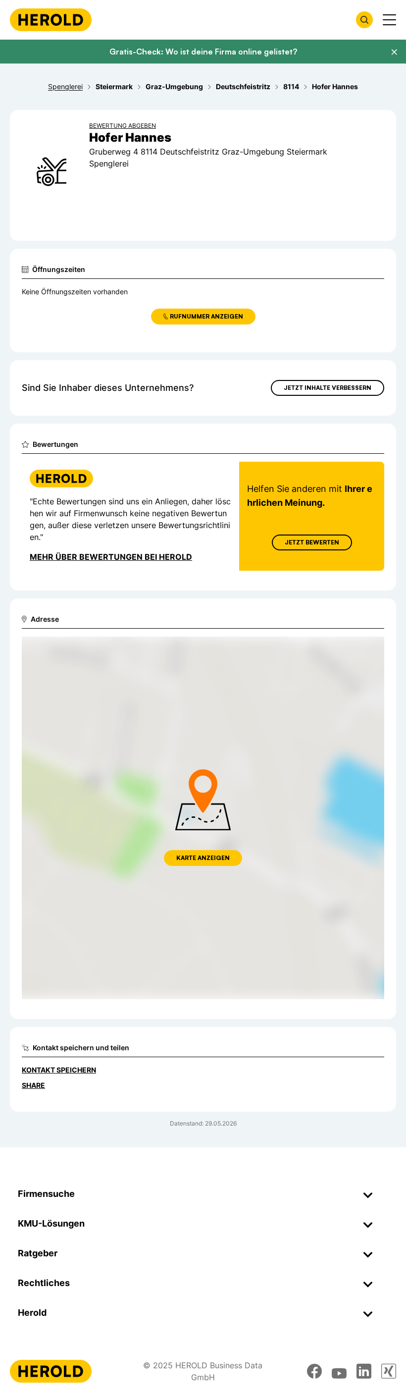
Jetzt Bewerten (312, 542)
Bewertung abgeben (122, 125)
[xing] (388, 1371)
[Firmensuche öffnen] (364, 19)
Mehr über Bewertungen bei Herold (111, 557)
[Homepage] (51, 19)
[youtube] (339, 1371)
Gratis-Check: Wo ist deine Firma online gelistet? (203, 51)
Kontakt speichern (59, 1070)
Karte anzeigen (203, 857)
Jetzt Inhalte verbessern (327, 387)
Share (33, 1085)
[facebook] (314, 1371)
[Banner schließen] (394, 52)
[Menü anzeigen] (389, 19)
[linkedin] (363, 1371)
